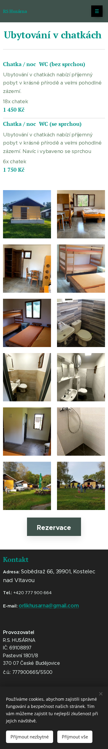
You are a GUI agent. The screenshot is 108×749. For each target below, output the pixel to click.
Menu (97, 11)
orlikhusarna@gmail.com (49, 605)
